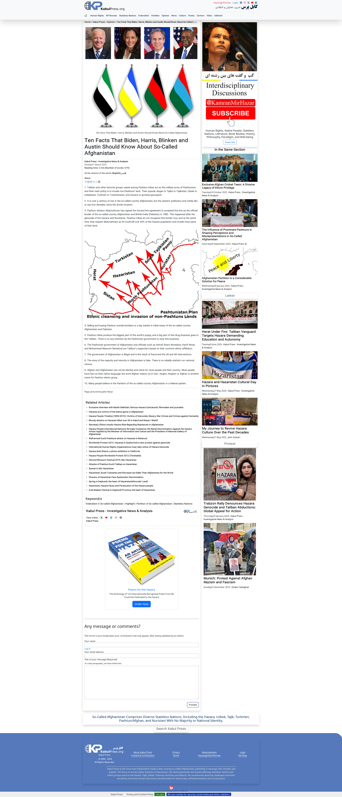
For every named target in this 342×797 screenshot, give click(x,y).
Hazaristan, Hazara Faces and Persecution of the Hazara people (121, 486)
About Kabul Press (142, 752)
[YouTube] (106, 518)
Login (242, 752)
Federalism (143, 16)
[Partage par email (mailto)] (86, 182)
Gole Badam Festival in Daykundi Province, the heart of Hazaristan (122, 490)
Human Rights (97, 16)
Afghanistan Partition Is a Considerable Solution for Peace (226, 280)
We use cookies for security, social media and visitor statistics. (199, 794)
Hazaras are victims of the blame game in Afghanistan (116, 412)
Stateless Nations (127, 16)
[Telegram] (111, 518)
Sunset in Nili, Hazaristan (101, 468)
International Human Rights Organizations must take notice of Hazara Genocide (129, 447)
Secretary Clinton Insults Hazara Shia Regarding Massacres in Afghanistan (126, 425)
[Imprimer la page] (94, 182)
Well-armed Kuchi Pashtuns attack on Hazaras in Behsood (118, 438)
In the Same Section (230, 149)
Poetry (191, 16)
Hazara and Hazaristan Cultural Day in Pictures (229, 384)
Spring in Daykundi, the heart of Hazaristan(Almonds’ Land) (118, 481)
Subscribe (230, 142)
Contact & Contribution (143, 755)
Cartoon (200, 16)
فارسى (123, 173)
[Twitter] (101, 518)
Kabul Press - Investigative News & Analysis (106, 161)
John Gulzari (234, 437)
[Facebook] (88, 182)
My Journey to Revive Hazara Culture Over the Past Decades (225, 430)
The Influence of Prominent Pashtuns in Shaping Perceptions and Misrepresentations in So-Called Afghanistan (227, 235)
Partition (155, 16)
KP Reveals (111, 16)
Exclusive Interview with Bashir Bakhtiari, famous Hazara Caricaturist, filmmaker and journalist (136, 407)
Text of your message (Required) (100, 659)
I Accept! (160, 794)
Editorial (218, 16)
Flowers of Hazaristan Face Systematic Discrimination (116, 477)
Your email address (94, 651)
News (174, 16)
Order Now (141, 604)
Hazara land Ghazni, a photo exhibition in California (114, 451)
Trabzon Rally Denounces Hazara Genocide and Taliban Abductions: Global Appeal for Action (230, 507)
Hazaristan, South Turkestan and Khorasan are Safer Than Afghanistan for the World (131, 473)
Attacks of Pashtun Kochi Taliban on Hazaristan (113, 464)
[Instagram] (116, 518)
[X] (99, 182)
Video (209, 16)
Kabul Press (99, 22)
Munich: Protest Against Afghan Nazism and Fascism (228, 580)
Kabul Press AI (239, 243)
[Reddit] (96, 182)
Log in (87, 648)
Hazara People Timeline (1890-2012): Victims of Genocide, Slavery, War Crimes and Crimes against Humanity (144, 416)
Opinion (165, 16)
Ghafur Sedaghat (240, 587)
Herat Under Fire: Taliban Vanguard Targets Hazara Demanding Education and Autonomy (229, 335)
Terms (176, 755)
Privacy (176, 752)
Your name (89, 641)
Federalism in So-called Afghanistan (105, 504)
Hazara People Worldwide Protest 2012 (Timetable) (115, 456)
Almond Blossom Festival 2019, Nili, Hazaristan (112, 460)
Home (87, 22)
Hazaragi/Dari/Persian (209, 755)
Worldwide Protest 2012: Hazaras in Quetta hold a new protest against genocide (129, 443)
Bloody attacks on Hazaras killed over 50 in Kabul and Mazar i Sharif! (123, 420)
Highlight (130, 504)
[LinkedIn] (91, 182)
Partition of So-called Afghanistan (155, 504)
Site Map (242, 755)
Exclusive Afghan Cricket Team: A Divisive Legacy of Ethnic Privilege (228, 186)
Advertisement (209, 752)
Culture (182, 16)
